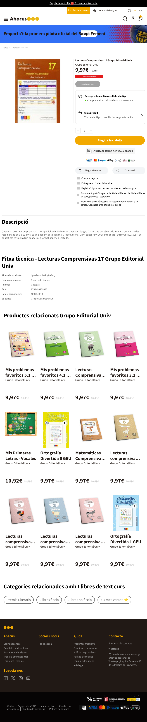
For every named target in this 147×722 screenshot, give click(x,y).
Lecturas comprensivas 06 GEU (123, 458)
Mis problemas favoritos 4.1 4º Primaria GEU (55, 375)
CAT (134, 10)
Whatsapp (113, 649)
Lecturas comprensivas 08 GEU (19, 542)
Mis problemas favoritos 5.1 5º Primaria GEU (20, 375)
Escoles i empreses (78, 10)
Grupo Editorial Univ (86, 65)
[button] (133, 19)
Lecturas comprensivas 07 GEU (89, 542)
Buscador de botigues (15, 652)
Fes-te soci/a (45, 644)
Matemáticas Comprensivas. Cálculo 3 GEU (90, 458)
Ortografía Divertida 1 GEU (125, 539)
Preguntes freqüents (84, 644)
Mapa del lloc (48, 706)
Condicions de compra (85, 648)
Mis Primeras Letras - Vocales (20, 456)
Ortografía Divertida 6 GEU (55, 456)
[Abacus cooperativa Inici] (25, 21)
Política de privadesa (85, 652)
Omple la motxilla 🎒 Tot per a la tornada (74, 3)
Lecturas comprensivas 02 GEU (54, 542)
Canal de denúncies (84, 661)
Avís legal (79, 665)
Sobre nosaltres (12, 644)
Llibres (5, 47)
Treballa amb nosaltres (16, 657)
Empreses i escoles (13, 661)
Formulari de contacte (120, 643)
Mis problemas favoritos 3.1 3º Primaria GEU (125, 375)
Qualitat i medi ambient (16, 648)
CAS (140, 10)
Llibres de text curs (20, 47)
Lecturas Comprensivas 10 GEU (89, 375)
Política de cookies (83, 657)
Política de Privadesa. (125, 665)
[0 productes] (140, 20)
